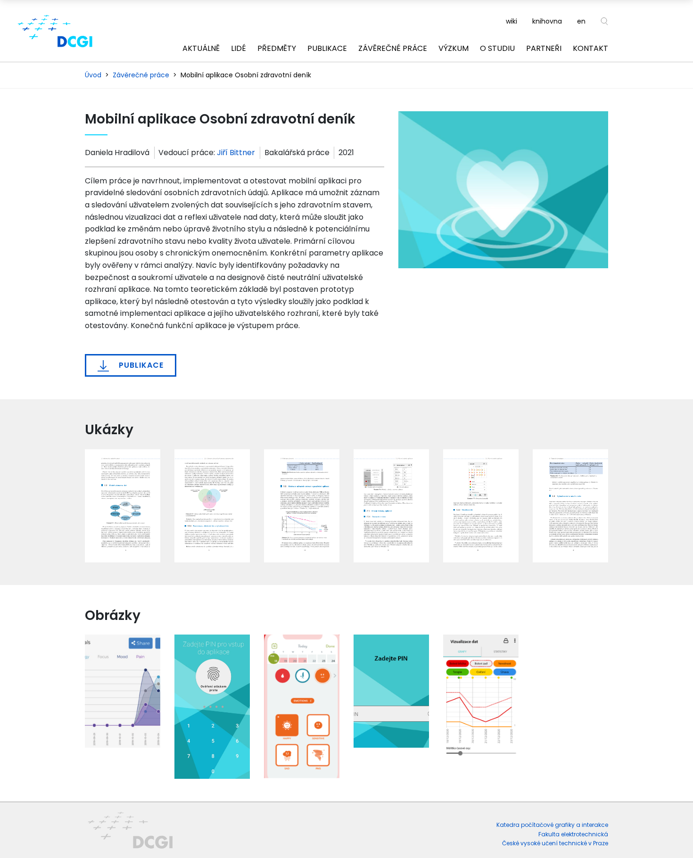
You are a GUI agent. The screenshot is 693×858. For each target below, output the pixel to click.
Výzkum (453, 48)
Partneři (543, 48)
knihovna (547, 21)
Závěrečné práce (392, 48)
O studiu (497, 48)
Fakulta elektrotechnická (573, 834)
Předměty (276, 48)
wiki (511, 21)
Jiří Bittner (236, 152)
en (581, 21)
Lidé (238, 48)
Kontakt (590, 48)
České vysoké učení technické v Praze (555, 843)
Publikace (327, 48)
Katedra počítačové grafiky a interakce (552, 825)
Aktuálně (201, 48)
